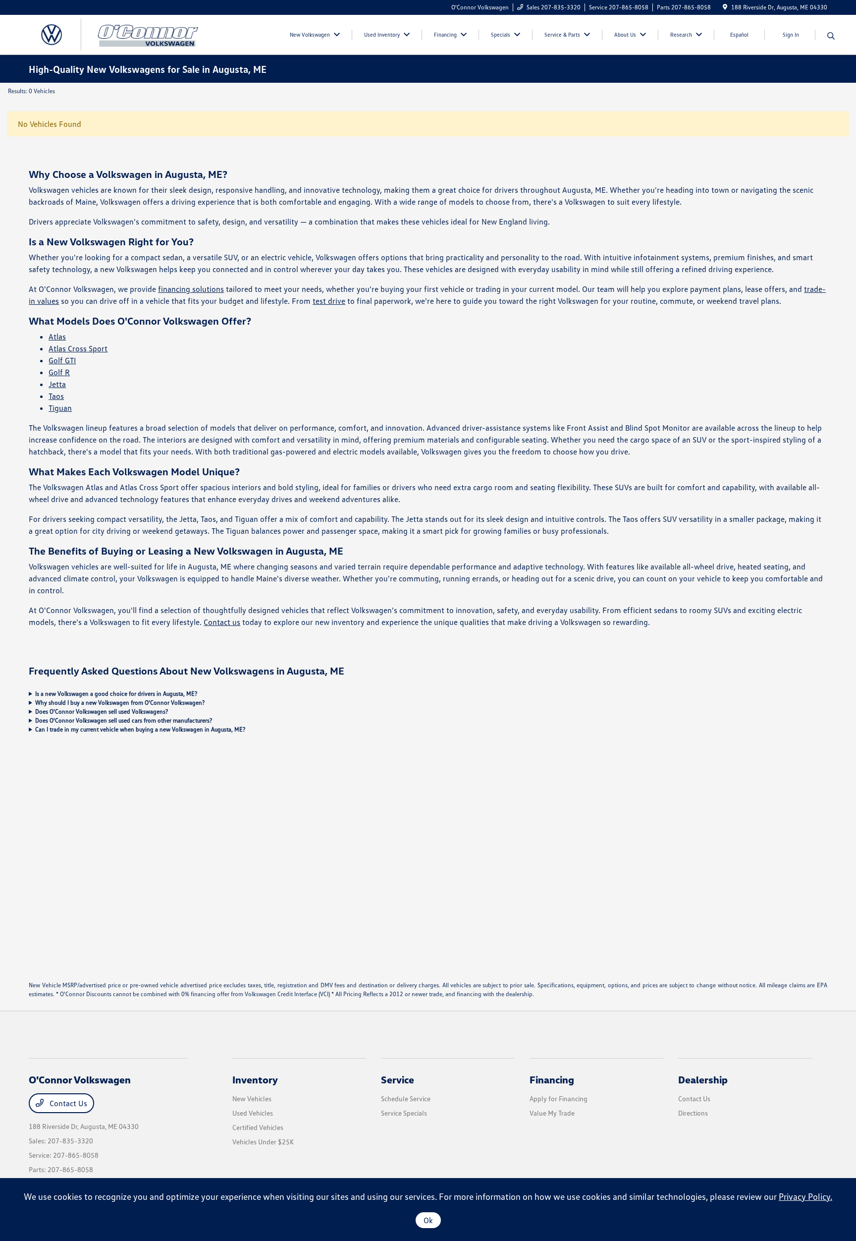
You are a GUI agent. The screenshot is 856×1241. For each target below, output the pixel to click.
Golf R (59, 372)
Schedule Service (405, 1098)
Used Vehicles (252, 1113)
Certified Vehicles (257, 1127)
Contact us (222, 622)
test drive (329, 301)
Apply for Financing (559, 1098)
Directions (693, 1113)
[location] (725, 7)
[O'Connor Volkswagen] (114, 34)
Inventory (255, 1079)
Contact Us (67, 1103)
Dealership (703, 1079)
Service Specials (404, 1113)
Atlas (57, 336)
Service (397, 1079)
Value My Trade (552, 1113)
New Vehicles (251, 1098)
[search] (831, 36)
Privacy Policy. (805, 1196)
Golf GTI (62, 360)
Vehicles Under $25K (263, 1141)
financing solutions (191, 289)
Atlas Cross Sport (78, 348)
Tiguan (60, 408)
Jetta (57, 384)
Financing (552, 1079)
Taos (56, 396)
